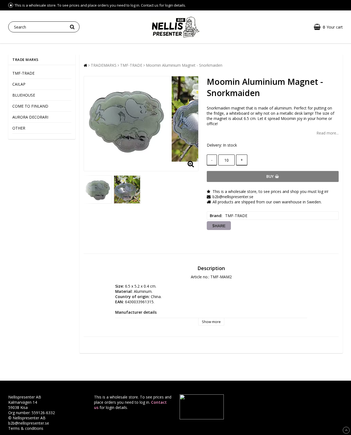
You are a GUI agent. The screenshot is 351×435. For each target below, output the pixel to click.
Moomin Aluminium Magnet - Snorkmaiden (184, 65)
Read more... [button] (327, 133)
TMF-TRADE (23, 73)
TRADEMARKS (104, 65)
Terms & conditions (25, 428)
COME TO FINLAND (30, 106)
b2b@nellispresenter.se (28, 423)
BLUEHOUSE (23, 95)
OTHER (18, 128)
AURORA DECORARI (30, 117)
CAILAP (19, 84)
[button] (328, 27)
